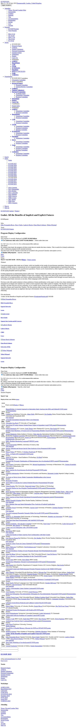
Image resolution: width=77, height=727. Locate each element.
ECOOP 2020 (12, 175)
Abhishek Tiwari (11, 507)
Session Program (6, 392)
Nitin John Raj (37, 434)
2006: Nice (11, 201)
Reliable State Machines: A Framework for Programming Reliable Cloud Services (34, 430)
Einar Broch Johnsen (40, 225)
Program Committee (22, 85)
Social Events (5, 720)
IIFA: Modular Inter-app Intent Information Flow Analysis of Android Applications (30, 504)
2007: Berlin (12, 199)
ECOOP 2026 (12, 165)
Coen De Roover (52, 554)
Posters (14, 56)
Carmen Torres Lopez (12, 597)
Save (2, 254)
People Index (16, 106)
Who (2, 223)
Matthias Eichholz (11, 524)
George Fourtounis (11, 646)
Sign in (7, 206)
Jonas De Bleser (10, 554)
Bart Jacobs (53, 428)
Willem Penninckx (11, 428)
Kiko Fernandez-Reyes (7, 225)
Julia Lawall (69, 491)
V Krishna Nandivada (28, 452)
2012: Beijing (12, 191)
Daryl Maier (25, 559)
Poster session (31, 260)
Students (10, 15)
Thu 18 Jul (11, 39)
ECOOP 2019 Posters (7, 229)
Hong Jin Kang (10, 491)
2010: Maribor (12, 194)
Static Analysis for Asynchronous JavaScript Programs (26, 470)
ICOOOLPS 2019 (6, 694)
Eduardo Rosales (32, 574)
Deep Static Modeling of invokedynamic (22, 642)
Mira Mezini (16, 525)
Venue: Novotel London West (17, 10)
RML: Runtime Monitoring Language (22, 441)
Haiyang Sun (42, 572)
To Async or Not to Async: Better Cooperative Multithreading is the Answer (28, 477)
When (2, 258)
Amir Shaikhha (10, 592)
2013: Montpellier (13, 189)
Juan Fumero (10, 464)
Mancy (24, 260)
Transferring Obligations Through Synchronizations (25, 562)
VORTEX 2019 (5, 701)
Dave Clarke (19, 225)
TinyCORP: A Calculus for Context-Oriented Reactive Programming (29, 483)
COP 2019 (4, 691)
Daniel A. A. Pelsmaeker (13, 516)
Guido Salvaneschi (67, 524)
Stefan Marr (69, 597)
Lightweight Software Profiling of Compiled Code (25, 615)
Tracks (6, 42)
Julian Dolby (31, 414)
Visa (9, 17)
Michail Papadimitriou (39, 464)
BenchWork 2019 (6, 689)
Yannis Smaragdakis (36, 646)
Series (10, 160)
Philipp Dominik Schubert (13, 500)
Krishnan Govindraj (19, 436)
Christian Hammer (57, 507)
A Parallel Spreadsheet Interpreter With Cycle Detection (22, 420)
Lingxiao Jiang (38, 493)
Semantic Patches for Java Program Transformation (25, 488)
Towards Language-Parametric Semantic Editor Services (27, 513)
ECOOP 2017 (12, 181)
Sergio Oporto (48, 576)
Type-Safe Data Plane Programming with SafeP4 (25, 520)
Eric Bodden (48, 414)
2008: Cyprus (12, 198)
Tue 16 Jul (11, 36)
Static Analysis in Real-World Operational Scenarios (29, 497)
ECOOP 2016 (12, 182)
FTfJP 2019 (4, 692)
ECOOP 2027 (12, 164)
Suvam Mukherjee (11, 434)
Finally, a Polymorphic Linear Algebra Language (25, 588)
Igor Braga (9, 531)
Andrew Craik (10, 619)
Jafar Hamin (9, 565)
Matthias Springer (11, 631)
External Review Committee (24, 87)
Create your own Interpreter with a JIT (22, 527)
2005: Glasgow (12, 203)
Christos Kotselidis (70, 464)
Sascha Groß (34, 507)
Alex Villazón (10, 572)
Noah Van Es (10, 583)
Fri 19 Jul (11, 41)
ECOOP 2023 (12, 170)
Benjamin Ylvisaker (12, 480)
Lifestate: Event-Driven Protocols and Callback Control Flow (28, 603)
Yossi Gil (8, 457)
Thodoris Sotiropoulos (12, 473)
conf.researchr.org (9, 659)
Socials (10, 22)
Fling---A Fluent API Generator (19, 454)
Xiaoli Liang (9, 559)
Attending (7, 8)
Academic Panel (20, 93)
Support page (4, 660)
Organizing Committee (19, 80)
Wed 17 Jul (11, 37)
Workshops (15, 54)
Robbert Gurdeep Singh (42, 597)
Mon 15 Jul (11, 34)
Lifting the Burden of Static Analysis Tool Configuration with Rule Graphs (28, 535)
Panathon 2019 (5, 696)
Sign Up (3, 725)
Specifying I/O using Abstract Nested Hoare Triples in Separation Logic (31, 425)
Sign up (7, 208)
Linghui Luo (9, 414)
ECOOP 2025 (12, 167)
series (11, 211)
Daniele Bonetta (63, 574)
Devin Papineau (60, 619)
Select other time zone (41, 240)
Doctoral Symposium (18, 51)
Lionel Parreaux (33, 592)
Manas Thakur (10, 452)
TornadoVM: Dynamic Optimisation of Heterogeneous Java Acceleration (32, 461)
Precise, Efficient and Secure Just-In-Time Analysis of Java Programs (31, 448)
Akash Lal (28, 437)
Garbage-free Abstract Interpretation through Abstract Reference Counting (32, 579)
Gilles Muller (16, 493)
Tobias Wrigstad (51, 225)
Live (9, 24)
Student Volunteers (17, 49)
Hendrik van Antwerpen (55, 516)
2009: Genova (12, 196)
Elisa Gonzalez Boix (24, 599)
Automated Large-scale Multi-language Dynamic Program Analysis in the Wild (34, 569)
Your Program (12, 30)
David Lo (67, 493)
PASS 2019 (4, 697)
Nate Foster (46, 524)
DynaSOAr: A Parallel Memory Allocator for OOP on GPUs (28, 628)
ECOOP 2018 (12, 179)
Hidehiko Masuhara (41, 631)
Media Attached (10, 626)
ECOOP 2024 (12, 169)
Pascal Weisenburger (12, 613)
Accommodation (13, 18)
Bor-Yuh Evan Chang (62, 606)
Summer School (17, 53)
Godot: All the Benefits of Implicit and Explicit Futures (28, 633)
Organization (8, 76)
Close (2, 256)
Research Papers (17, 46)
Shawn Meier (10, 606)
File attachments (5, 294)
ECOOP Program (13, 29)
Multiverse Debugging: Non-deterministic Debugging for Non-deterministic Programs (36, 594)
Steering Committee (22, 150)
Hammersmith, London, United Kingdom (29, 3)
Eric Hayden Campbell (24, 524)
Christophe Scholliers (58, 599)
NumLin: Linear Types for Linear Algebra (23, 543)
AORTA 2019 (5, 687)
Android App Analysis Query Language (23, 621)
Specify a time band (24, 252)
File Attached (10, 417)
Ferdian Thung (60, 491)
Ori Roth (39, 457)
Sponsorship (12, 12)
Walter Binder (10, 577)
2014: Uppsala (12, 187)
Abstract (3, 262)
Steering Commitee (21, 129)
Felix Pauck (9, 624)
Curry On (15, 58)
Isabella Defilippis (14, 576)
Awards (10, 25)
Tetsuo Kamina (10, 486)
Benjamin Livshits (53, 473)
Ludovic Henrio (28, 225)
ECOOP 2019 (5, 211)
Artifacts (14, 47)
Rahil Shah (26, 619)
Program (7, 27)
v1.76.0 (18, 659)
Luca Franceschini (11, 444)
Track (2, 227)
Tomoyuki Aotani (30, 486)
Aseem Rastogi (51, 437)
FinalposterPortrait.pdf (41, 296)
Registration (11, 20)
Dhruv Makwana (11, 547)
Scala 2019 (4, 699)
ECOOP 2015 (12, 184)
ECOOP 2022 (12, 172)
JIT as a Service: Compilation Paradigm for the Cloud (26, 556)
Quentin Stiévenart (50, 583)
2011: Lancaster (13, 192)
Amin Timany (29, 428)
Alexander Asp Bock (12, 423)
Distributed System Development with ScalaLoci (25, 610)
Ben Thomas (42, 619)
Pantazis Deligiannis (44, 436)
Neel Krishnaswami (30, 547)
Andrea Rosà (70, 572)
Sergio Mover (38, 606)
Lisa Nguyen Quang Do (13, 538)
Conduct (10, 13)
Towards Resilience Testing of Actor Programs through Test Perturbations (31, 551)
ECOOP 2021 (12, 174)
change (17, 399)
